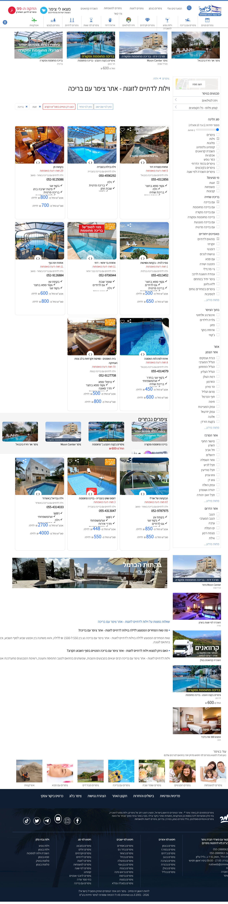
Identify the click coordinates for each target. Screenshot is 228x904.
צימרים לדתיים (72, 25)
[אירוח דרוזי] (110, 22)
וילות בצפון (43, 849)
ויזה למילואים (128, 25)
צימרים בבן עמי (125, 864)
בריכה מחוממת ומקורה (51, 60)
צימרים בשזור (126, 853)
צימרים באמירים (125, 846)
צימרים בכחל (126, 857)
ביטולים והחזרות (143, 795)
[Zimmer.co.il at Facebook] (77, 819)
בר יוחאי (90, 271)
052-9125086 (55, 179)
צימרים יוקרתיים (147, 25)
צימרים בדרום (168, 853)
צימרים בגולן (169, 868)
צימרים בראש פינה (123, 872)
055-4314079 (160, 371)
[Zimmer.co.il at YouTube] (57, 815)
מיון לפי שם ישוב (103, 107)
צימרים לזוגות (137, 8)
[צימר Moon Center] (143, 33)
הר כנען (218, 698)
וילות (155, 78)
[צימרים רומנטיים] (182, 781)
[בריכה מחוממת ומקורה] (38, 33)
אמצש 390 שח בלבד (211, 736)
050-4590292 (108, 175)
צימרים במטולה (125, 861)
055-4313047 (108, 510)
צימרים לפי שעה (83, 868)
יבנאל (143, 175)
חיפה (219, 740)
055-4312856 (160, 179)
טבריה (91, 171)
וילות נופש (44, 846)
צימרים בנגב (169, 857)
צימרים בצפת (126, 868)
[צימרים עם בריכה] (188, 22)
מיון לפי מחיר (85, 107)
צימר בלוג (75, 795)
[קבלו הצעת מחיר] (53, 13)
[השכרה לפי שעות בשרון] (197, 619)
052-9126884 (55, 275)
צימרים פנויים (207, 25)
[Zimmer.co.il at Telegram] (47, 819)
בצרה (219, 625)
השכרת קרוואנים (89, 8)
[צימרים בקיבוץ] (53, 22)
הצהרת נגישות (97, 795)
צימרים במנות (126, 879)
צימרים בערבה (168, 861)
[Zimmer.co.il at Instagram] (67, 819)
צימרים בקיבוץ (53, 25)
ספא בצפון (43, 857)
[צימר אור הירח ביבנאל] (196, 33)
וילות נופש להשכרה (167, 27)
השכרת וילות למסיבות (38, 853)
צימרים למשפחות (113, 8)
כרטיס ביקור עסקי (52, 795)
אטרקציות (34, 25)
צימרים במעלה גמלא (122, 883)
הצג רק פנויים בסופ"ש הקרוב (59, 107)
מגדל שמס (217, 588)
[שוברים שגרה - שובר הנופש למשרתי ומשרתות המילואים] (128, 22)
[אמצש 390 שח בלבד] (197, 733)
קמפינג (87, 872)
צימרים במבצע (83, 846)
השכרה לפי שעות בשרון (210, 622)
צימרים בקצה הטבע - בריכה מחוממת (96, 60)
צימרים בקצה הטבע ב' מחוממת (108, 444)
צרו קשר (118, 13)
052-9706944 (108, 275)
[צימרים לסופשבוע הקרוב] (19, 13)
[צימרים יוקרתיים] (147, 22)
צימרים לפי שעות (91, 25)
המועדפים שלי (174, 8)
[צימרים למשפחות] (213, 781)
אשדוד (38, 502)
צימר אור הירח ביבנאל (209, 60)
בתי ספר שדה (84, 879)
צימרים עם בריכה (188, 25)
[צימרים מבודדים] (90, 781)
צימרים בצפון (155, 8)
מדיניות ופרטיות (170, 795)
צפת (92, 371)
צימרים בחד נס (125, 849)
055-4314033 (55, 507)
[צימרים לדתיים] (72, 22)
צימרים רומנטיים (182, 785)
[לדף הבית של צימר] (210, 15)
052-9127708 (108, 375)
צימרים (165, 78)
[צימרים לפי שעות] (91, 22)
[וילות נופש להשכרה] (167, 22)
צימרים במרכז (168, 849)
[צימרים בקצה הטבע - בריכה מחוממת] (91, 33)
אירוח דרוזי (110, 25)
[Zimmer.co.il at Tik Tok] (26, 819)
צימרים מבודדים (90, 785)
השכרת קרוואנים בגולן (210, 660)
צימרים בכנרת (168, 864)
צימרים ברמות (126, 876)
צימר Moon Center (157, 60)
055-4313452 (160, 275)
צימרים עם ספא (60, 785)
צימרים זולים (85, 849)
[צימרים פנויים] (207, 22)
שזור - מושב (35, 175)
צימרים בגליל (168, 872)
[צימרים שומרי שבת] (152, 781)
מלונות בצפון (42, 864)
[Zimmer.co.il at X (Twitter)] (36, 819)
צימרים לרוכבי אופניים (80, 876)
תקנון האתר (119, 795)
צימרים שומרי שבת (151, 785)
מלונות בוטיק (42, 861)
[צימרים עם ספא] (60, 781)
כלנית (143, 271)
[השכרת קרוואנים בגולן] (197, 656)
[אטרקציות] (34, 22)
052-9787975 (160, 510)
